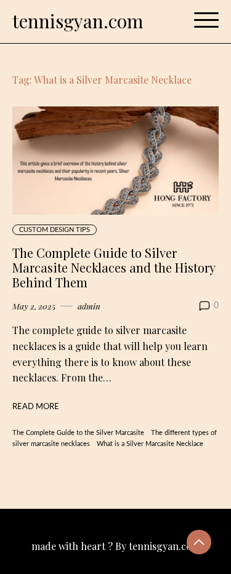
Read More (35, 406)
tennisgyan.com (78, 21)
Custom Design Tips (54, 229)
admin (89, 305)
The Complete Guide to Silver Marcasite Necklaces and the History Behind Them (114, 267)
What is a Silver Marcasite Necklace (150, 443)
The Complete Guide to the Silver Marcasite (78, 432)
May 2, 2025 (33, 305)
